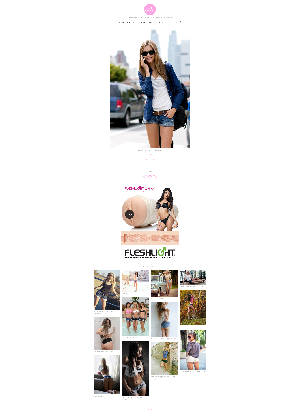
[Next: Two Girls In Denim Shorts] (153, 162)
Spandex (141, 22)
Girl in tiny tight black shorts (103, 352)
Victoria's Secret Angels (130, 337)
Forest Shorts (184, 327)
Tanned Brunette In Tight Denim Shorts (133, 398)
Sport (151, 22)
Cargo (174, 22)
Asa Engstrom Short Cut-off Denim (163, 338)
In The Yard (126, 293)
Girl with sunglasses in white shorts (192, 371)
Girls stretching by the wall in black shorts (163, 378)
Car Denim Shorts (157, 298)
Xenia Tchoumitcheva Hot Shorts (191, 286)
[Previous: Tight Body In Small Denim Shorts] (146, 162)
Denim (121, 22)
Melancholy (98, 396)
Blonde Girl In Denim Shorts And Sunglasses (105, 312)
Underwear (162, 22)
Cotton (131, 22)
